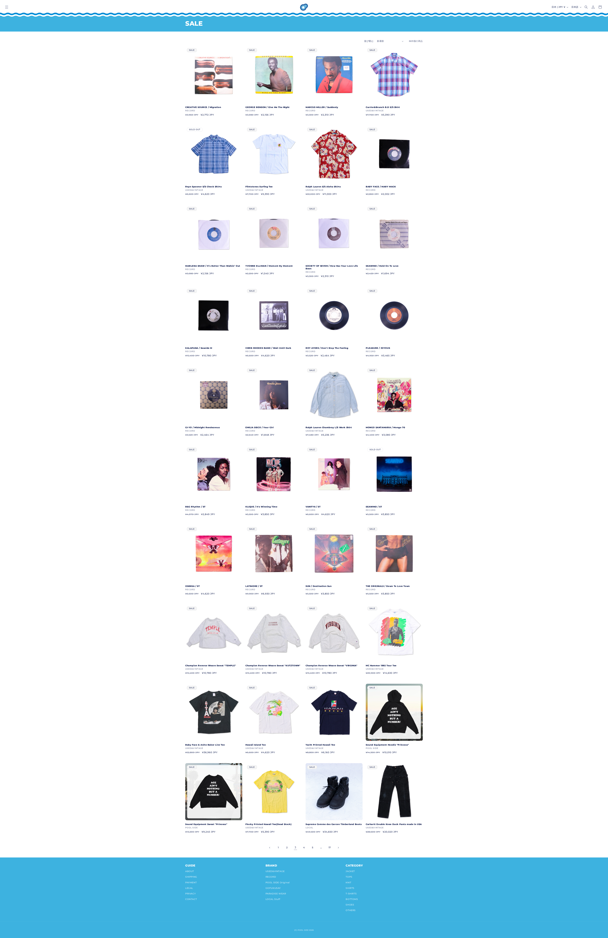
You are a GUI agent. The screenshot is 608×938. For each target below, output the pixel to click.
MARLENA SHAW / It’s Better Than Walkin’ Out (212, 266)
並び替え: (369, 41)
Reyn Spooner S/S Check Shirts (203, 186)
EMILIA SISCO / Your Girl (259, 427)
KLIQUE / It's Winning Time (261, 506)
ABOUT (189, 871)
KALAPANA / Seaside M (198, 348)
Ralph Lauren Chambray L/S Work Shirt (329, 427)
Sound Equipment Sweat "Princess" (206, 824)
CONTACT (191, 899)
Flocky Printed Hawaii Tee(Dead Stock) (268, 824)
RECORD (271, 876)
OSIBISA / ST (192, 586)
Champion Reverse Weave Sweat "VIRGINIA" (331, 665)
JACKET (350, 871)
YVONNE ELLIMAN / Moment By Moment (269, 266)
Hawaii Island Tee (255, 744)
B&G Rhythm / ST (195, 506)
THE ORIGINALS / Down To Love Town (388, 586)
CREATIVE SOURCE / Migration (203, 107)
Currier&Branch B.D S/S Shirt (383, 107)
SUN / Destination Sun (319, 586)
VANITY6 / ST (313, 506)
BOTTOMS (352, 899)
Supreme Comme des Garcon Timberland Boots (334, 824)
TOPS (349, 876)
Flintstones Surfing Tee (259, 186)
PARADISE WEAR (276, 893)
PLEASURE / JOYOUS (378, 348)
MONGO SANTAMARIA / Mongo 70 (385, 427)
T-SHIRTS (351, 893)
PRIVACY (190, 893)
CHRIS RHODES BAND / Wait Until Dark (268, 348)
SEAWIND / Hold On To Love (382, 266)
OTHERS (351, 910)
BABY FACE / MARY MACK (381, 186)
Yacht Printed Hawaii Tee (320, 744)
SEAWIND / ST (374, 506)
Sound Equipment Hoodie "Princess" (387, 744)
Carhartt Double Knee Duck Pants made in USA (394, 824)
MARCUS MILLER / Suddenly (322, 107)
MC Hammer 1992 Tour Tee (381, 665)
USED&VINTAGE (275, 871)
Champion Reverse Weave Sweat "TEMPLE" (210, 665)
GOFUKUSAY (273, 888)
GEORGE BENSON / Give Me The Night (267, 107)
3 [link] (295, 847)
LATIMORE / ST (254, 586)
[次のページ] (338, 847)
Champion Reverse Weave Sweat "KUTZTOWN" (272, 665)
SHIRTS (350, 888)
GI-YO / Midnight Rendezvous (202, 427)
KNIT (348, 882)
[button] (6, 7)
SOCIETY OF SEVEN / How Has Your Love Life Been (332, 267)
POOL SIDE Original (278, 882)
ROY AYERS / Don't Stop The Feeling (327, 348)
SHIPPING (191, 876)
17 (330, 847)
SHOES (350, 904)
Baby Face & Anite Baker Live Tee (205, 744)
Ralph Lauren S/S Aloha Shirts (323, 186)
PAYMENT (191, 882)
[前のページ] (269, 847)
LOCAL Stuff (273, 899)
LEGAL (189, 888)
